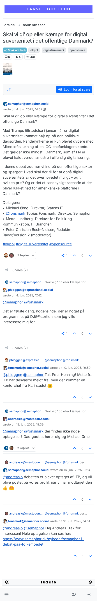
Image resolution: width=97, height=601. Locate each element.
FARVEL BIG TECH (49, 9)
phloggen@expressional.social (30, 289)
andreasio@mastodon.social (29, 419)
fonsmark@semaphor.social (28, 367)
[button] (6, 594)
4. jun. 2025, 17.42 (29, 295)
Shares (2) (20, 270)
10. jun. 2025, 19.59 (76, 367)
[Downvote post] (90, 255)
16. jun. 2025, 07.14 (77, 470)
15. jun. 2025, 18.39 (30, 424)
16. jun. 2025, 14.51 (76, 521)
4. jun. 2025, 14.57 (29, 109)
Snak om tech (16, 50)
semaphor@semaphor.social (28, 103)
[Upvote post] (74, 255)
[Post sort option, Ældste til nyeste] (9, 89)
